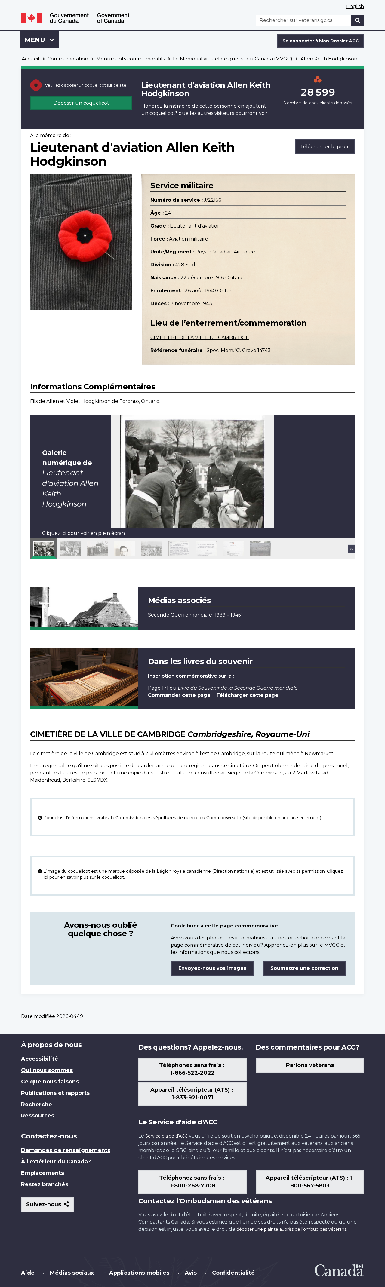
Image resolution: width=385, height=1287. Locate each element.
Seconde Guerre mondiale (180, 615)
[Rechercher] (357, 20)
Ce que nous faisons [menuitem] (50, 1081)
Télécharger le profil (325, 146)
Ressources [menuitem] (37, 1115)
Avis (191, 1273)
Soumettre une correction (304, 968)
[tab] (43, 548)
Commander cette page (179, 695)
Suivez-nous (50, 1206)
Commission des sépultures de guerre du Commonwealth (178, 817)
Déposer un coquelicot (81, 103)
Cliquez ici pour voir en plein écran (83, 533)
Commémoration (68, 59)
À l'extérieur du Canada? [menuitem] (56, 1161)
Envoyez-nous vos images (212, 968)
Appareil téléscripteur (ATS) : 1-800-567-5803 (310, 1182)
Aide (28, 1273)
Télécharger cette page (247, 695)
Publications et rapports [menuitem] (55, 1093)
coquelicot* (163, 113)
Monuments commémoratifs (130, 59)
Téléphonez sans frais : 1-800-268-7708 (192, 1182)
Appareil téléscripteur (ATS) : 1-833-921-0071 (192, 1093)
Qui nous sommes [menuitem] (47, 1070)
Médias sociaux (72, 1273)
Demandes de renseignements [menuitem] (65, 1150)
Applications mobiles (139, 1273)
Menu (42, 40)
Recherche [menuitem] (36, 1104)
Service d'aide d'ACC (166, 1136)
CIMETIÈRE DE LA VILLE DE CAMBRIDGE (199, 337)
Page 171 (158, 688)
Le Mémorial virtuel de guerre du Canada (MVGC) (232, 59)
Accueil (30, 59)
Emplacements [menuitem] (42, 1173)
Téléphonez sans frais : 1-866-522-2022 (192, 1069)
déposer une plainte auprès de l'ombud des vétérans (291, 1229)
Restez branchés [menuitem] (44, 1184)
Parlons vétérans (310, 1065)
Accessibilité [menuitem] (39, 1059)
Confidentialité (233, 1273)
